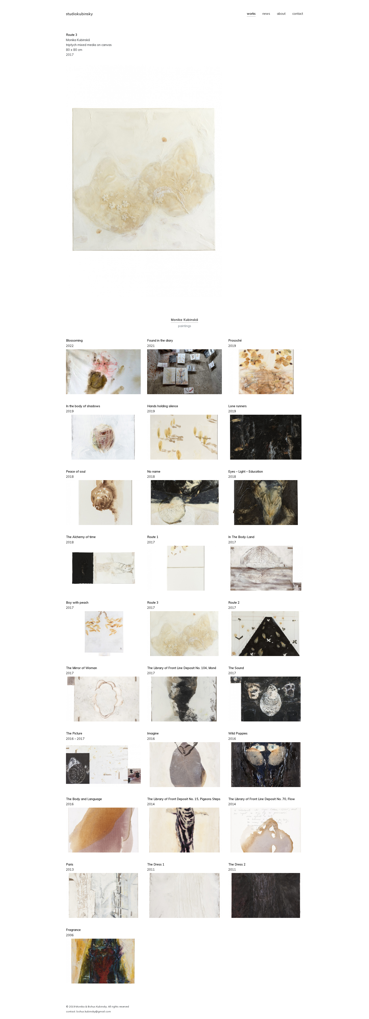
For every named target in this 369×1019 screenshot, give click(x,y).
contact (297, 14)
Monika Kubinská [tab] (184, 320)
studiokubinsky (79, 13)
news (266, 14)
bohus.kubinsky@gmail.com (93, 1011)
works (251, 14)
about (281, 14)
